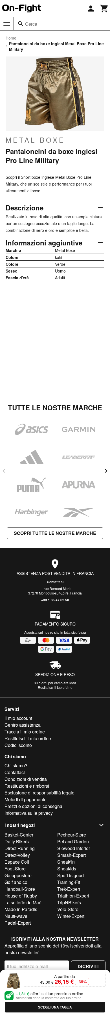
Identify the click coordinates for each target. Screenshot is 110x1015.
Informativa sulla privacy (29, 813)
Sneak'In (66, 862)
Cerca (31, 24)
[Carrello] (104, 8)
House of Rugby (21, 895)
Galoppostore (18, 875)
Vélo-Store (67, 909)
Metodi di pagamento (26, 799)
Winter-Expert (70, 916)
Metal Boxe (35, 139)
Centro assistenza (23, 725)
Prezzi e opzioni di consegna (33, 806)
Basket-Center (19, 834)
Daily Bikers (17, 841)
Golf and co (16, 882)
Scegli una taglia (55, 1007)
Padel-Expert (18, 923)
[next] (106, 471)
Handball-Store (20, 889)
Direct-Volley (17, 855)
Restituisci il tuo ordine (55, 687)
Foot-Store (15, 868)
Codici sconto (18, 745)
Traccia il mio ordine (25, 731)
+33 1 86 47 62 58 (55, 599)
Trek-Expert (68, 889)
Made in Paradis (21, 909)
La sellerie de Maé (23, 902)
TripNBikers (69, 902)
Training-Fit (68, 882)
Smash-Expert (71, 855)
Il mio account (18, 718)
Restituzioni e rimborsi (27, 786)
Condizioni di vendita (26, 779)
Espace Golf (17, 862)
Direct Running (20, 848)
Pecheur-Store (71, 834)
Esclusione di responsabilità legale (39, 792)
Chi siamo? (16, 765)
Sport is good (70, 875)
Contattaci (55, 582)
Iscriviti (88, 966)
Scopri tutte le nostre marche (55, 533)
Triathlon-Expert (73, 895)
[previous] (4, 471)
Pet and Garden (73, 841)
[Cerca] (20, 23)
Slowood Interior (73, 848)
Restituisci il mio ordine (28, 738)
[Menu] (7, 24)
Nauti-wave (16, 916)
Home (11, 38)
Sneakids (66, 868)
